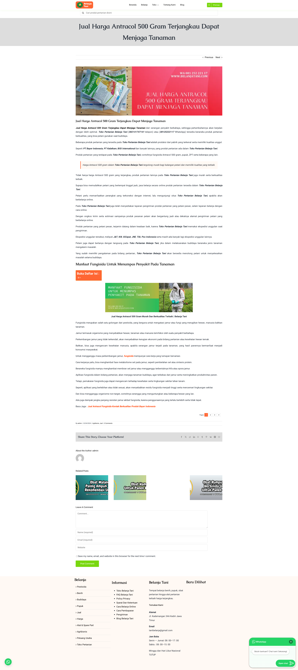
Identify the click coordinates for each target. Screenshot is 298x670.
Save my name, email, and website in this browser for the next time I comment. (117, 556)
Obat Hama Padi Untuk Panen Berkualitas (130, 482)
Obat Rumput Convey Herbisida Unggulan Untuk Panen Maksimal (206, 480)
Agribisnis (95, 423)
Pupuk (80, 606)
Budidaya (81, 599)
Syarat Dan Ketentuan (126, 602)
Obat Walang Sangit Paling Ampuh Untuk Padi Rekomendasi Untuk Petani (92, 480)
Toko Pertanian (84, 644)
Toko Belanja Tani (125, 590)
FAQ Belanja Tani (124, 594)
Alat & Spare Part (85, 625)
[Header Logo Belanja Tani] (84, 2)
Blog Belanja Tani (124, 618)
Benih (80, 593)
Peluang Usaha (84, 638)
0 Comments (108, 423)
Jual (101, 423)
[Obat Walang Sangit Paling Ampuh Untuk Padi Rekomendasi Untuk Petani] (92, 487)
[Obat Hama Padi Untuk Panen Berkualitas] (130, 487)
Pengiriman (122, 614)
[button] (8, 661)
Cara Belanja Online (126, 606)
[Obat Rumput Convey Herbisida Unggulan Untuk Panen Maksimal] (206, 487)
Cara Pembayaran (125, 610)
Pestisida (81, 586)
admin (80, 423)
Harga (80, 619)
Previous (209, 57)
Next (218, 57)
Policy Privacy (123, 598)
